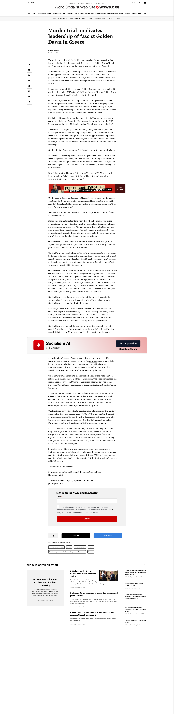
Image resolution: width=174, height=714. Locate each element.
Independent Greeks (85, 455)
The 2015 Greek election (56, 547)
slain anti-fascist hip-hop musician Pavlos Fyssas (84, 60)
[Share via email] (29, 85)
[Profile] (145, 3)
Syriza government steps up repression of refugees (71, 480)
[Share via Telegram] (29, 80)
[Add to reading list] (29, 101)
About (140, 3)
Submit (87, 519)
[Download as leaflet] (29, 91)
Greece (69, 547)
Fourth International (60, 18)
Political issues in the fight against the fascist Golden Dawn (74, 471)
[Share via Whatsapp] (29, 75)
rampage (93, 361)
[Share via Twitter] (29, 69)
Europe (91, 547)
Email (59, 497)
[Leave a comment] (29, 96)
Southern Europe (80, 547)
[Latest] (33, 14)
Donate (119, 18)
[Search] (145, 14)
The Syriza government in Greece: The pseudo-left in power (67, 552)
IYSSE (90, 18)
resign (96, 311)
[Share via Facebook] (29, 64)
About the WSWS (100, 18)
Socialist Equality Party (77, 18)
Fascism (90, 552)
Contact (134, 3)
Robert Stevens (53, 51)
